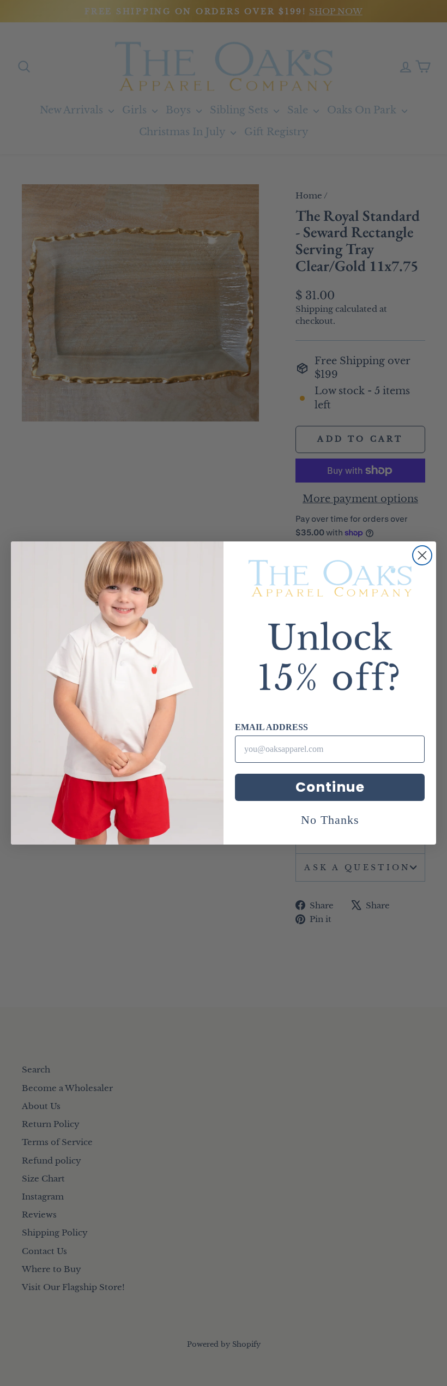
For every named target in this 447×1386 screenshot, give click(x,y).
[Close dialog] (422, 555)
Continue (330, 787)
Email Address (271, 727)
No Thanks (330, 820)
